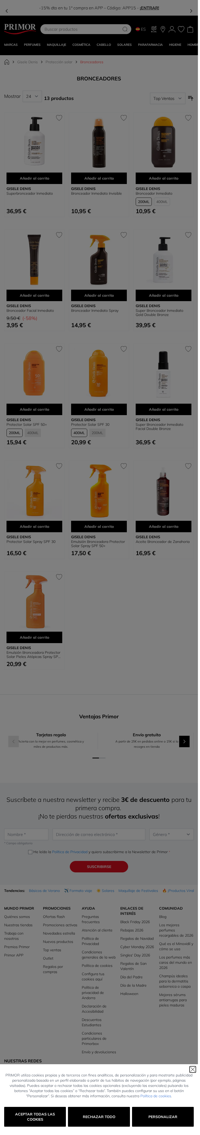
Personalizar (162, 1116)
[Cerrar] (193, 1069)
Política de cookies (155, 1096)
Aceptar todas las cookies (35, 1117)
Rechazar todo (99, 1116)
